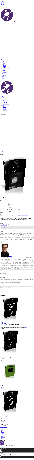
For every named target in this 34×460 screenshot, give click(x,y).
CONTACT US (4, 75)
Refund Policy (2, 431)
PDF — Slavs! (14, 209)
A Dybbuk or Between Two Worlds (7, 356)
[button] (17, 457)
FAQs (2, 68)
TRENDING (4, 62)
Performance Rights (3, 437)
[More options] (0, 450)
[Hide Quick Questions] (0, 453)
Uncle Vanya (3, 382)
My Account (2, 4)
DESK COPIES (4, 71)
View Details (3, 328)
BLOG (2, 73)
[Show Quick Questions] (2, 453)
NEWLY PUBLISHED (5, 61)
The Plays (3, 224)
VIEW (2, 322)
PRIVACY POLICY (5, 110)
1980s (6, 224)
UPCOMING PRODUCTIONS (6, 67)
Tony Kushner (10, 256)
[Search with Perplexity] (0, 455)
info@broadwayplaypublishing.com (3, 427)
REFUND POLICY (5, 72)
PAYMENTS (4, 66)
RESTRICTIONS (4, 65)
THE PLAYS (2, 59)
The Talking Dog (4, 323)
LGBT (8, 224)
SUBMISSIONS (4, 70)
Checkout (2, 77)
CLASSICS (4, 63)
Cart (1, 3)
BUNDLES (4, 64)
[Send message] (10, 454)
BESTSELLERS (4, 99)
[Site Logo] (14, 22)
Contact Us (2, 433)
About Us (2, 430)
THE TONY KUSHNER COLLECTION (22, 215)
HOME (2, 96)
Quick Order (2, 2)
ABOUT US (4, 74)
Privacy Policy (2, 432)
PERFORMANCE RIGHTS (4, 102)
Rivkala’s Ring (4, 416)
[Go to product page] (17, 309)
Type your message (2, 454)
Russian (10, 224)
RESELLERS (4, 108)
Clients (2, 1)
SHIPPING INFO (4, 107)
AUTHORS (2, 105)
